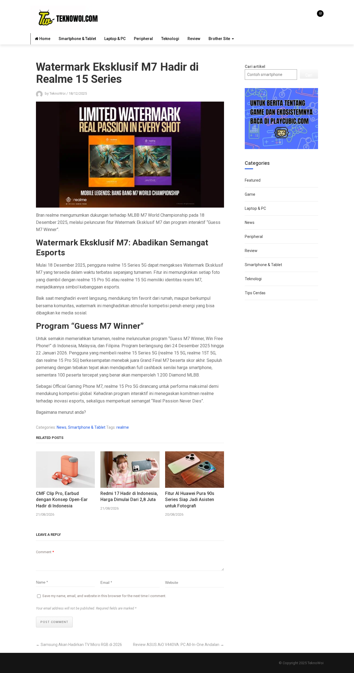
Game (250, 194)
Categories (257, 163)
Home (44, 38)
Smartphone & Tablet (77, 38)
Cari (308, 75)
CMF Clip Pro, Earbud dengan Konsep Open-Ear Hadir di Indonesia (62, 499)
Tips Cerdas (255, 293)
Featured (253, 180)
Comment (45, 552)
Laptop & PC (115, 38)
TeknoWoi (316, 663)
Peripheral (143, 38)
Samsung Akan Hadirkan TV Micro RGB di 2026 (81, 644)
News (61, 427)
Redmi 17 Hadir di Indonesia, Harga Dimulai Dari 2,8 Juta (129, 496)
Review (194, 38)
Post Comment (54, 622)
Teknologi (170, 38)
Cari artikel (255, 66)
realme (122, 427)
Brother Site (219, 38)
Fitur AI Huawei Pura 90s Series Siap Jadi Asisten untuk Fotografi (189, 499)
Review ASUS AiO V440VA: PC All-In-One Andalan (176, 644)
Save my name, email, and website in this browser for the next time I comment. (104, 596)
